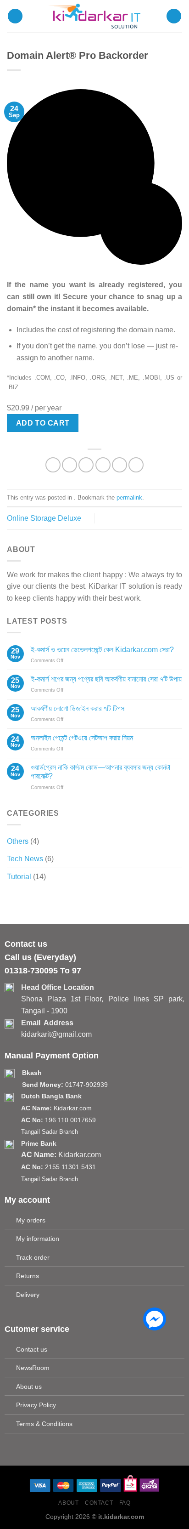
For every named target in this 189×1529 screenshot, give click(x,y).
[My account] (174, 16)
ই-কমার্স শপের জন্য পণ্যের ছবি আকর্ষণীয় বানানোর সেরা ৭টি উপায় (106, 679)
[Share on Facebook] (69, 464)
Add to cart (43, 423)
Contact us (31, 1349)
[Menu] (15, 16)
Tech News (25, 859)
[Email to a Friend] (103, 464)
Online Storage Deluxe (44, 518)
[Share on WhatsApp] (53, 464)
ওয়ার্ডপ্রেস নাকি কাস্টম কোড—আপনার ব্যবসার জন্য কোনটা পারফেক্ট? (100, 771)
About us (29, 1386)
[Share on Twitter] (86, 464)
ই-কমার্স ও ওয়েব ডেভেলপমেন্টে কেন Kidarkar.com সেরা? (102, 650)
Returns (27, 1275)
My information (37, 1238)
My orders (30, 1220)
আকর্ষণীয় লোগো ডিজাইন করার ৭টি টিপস (77, 708)
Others (17, 841)
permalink (129, 497)
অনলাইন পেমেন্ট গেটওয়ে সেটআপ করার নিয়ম (82, 738)
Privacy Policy (36, 1405)
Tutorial (19, 877)
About (68, 1503)
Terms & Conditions (44, 1423)
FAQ (125, 1503)
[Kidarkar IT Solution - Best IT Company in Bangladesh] (94, 16)
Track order (33, 1257)
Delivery (27, 1294)
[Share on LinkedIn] (136, 464)
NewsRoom (33, 1367)
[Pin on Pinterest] (119, 464)
